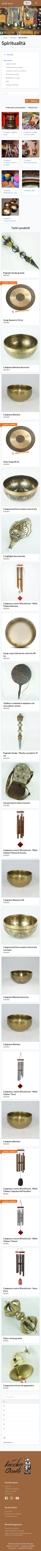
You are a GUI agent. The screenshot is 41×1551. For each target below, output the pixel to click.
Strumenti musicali (12, 74)
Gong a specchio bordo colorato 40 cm (19, 654)
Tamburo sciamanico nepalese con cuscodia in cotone (19, 704)
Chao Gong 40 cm (11, 462)
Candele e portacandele (14, 67)
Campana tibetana (11, 414)
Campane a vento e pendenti (16, 71)
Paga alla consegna (11, 1528)
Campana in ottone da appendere (18, 1385)
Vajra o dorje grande (12, 1338)
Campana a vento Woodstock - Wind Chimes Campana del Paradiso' (20, 1189)
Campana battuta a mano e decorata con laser (20, 948)
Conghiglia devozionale (14, 556)
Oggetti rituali (11, 64)
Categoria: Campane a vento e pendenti (10, 162)
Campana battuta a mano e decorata (20, 509)
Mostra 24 (32, 107)
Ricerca (34, 101)
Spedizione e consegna (13, 1514)
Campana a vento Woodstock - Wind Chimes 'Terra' (20, 1092)
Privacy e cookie (10, 1491)
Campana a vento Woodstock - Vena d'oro (20, 1289)
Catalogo (13, 37)
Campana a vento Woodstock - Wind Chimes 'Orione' (20, 1239)
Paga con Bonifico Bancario (14, 1531)
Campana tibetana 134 (13, 900)
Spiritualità (8, 60)
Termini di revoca (11, 1516)
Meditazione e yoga (12, 78)
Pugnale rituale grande (13, 273)
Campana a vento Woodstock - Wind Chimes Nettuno (20, 604)
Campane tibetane (12, 85)
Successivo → (8, 1442)
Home (5, 37)
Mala (7, 81)
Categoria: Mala (29, 190)
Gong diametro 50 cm (13, 320)
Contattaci (9, 1494)
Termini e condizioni (12, 1489)
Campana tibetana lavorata (16, 997)
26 (4, 1438)
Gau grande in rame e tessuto (16, 803)
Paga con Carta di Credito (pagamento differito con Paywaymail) (18, 1534)
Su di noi (8, 1486)
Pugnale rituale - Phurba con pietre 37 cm (20, 754)
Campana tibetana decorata (16, 367)
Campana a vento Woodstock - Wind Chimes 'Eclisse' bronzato (20, 851)
